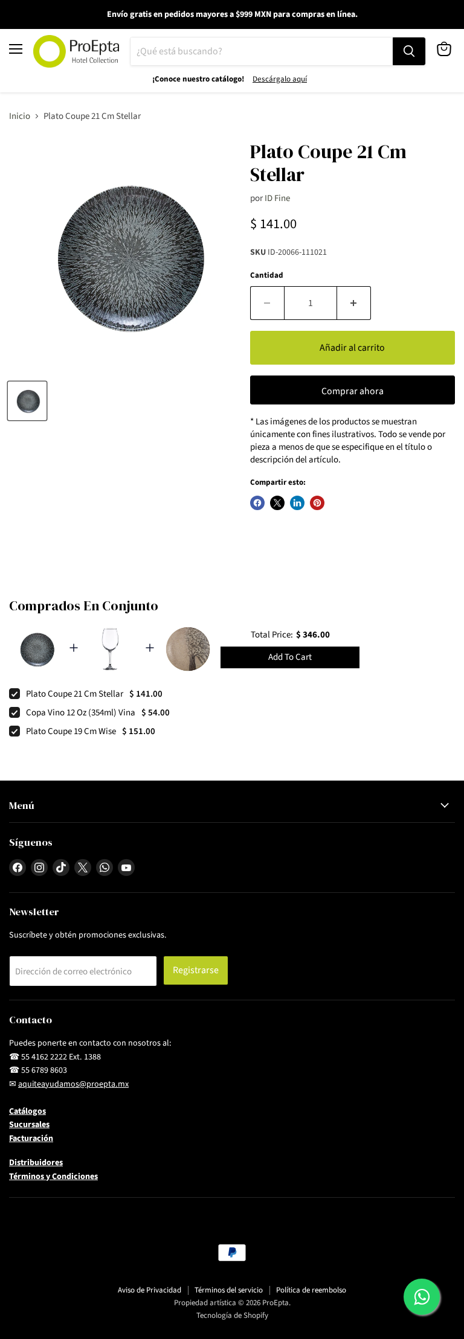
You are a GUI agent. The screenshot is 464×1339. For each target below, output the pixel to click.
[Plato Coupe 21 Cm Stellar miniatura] (27, 401)
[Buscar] (409, 51)
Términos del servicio (229, 1290)
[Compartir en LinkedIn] (297, 503)
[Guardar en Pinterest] (317, 503)
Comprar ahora (352, 391)
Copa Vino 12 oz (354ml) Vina (80, 712)
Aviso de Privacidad (149, 1290)
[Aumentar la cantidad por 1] (354, 303)
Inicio (19, 116)
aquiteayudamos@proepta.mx (73, 1084)
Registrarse (196, 970)
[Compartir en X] (277, 503)
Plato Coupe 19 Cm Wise (71, 731)
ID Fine (277, 198)
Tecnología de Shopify (232, 1315)
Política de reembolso (311, 1290)
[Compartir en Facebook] (257, 503)
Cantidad (266, 275)
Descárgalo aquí (280, 79)
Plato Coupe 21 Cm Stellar (74, 694)
